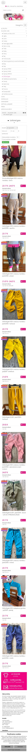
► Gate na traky (6, 46)
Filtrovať (6, 142)
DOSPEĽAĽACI (4, 99)
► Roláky (4, 51)
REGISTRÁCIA (20, 6)
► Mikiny (4, 53)
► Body (4, 64)
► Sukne (4, 38)
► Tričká (4, 48)
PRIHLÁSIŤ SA (13, 6)
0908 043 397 (7, 726)
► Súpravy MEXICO (7, 74)
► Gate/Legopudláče (7, 43)
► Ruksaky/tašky (6, 91)
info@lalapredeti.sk (9, 728)
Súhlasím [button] (7, 746)
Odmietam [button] (20, 746)
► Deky (4, 66)
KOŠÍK (7, 6)
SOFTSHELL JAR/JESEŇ (6, 104)
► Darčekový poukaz (7, 94)
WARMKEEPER (4, 101)
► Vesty (4, 86)
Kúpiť (23, 186)
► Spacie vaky (5, 84)
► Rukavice (5, 89)
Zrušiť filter (22, 142)
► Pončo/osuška (6, 58)
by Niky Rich (4, 28)
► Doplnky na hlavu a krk (8, 33)
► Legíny (4, 36)
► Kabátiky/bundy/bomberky (9, 79)
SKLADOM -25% (5, 31)
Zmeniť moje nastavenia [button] (14, 749)
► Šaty (3, 56)
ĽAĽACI (3, 96)
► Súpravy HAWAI (6, 71)
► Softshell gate (6, 76)
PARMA (3, 106)
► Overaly (4, 81)
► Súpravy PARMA (6, 69)
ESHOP (4, 113)
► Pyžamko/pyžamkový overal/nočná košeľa (13, 61)
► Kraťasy (4, 41)
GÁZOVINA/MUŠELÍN (6, 109)
